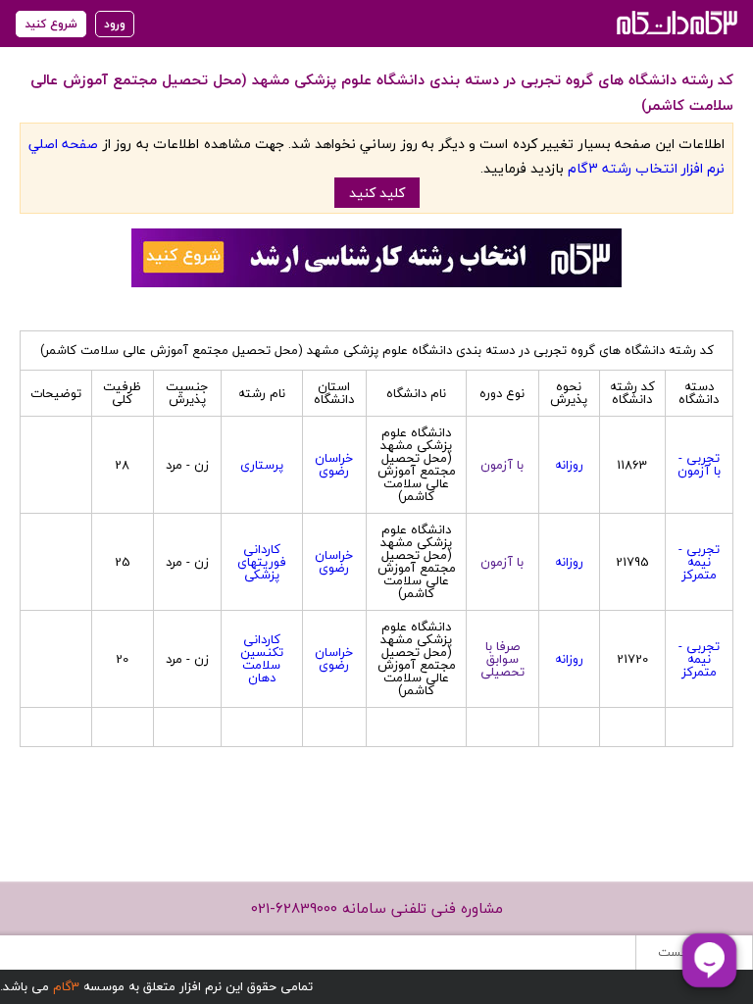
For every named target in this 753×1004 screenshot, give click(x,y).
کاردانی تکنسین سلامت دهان (261, 658)
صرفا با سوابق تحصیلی (502, 658)
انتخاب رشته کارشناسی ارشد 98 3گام (675, 22)
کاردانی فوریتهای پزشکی (261, 561)
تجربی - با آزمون (699, 464)
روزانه (569, 465)
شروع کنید (51, 24)
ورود (115, 24)
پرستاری (261, 465)
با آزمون (502, 465)
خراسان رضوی (334, 464)
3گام (66, 986)
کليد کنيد (377, 192)
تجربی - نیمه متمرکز (699, 561)
